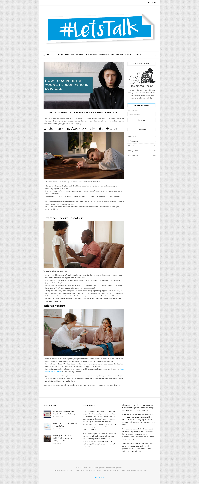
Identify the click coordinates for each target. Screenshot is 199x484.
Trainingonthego (117, 468)
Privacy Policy (134, 470)
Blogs (144, 470)
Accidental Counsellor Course (112, 470)
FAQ (141, 470)
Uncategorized (132, 155)
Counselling (131, 136)
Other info (131, 146)
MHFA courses (132, 141)
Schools (79, 55)
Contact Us (89, 470)
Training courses (133, 151)
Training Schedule (123, 55)
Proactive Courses (106, 55)
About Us (137, 55)
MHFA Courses (91, 55)
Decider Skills (126, 470)
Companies (69, 55)
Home (60, 55)
